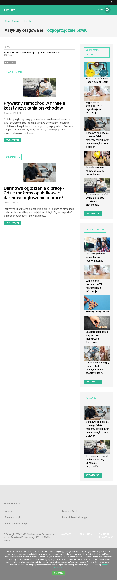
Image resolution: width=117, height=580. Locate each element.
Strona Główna (12, 21)
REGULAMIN (86, 534)
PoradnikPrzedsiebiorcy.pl (74, 517)
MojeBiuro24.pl (69, 511)
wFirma (100, 9)
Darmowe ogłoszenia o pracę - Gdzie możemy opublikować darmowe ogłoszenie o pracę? (34, 192)
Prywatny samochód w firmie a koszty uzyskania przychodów (34, 105)
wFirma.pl (9, 511)
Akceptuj (58, 573)
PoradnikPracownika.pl (16, 523)
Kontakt (66, 534)
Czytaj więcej (12, 140)
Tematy (27, 21)
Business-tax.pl (12, 517)
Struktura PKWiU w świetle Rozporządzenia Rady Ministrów (32, 52)
